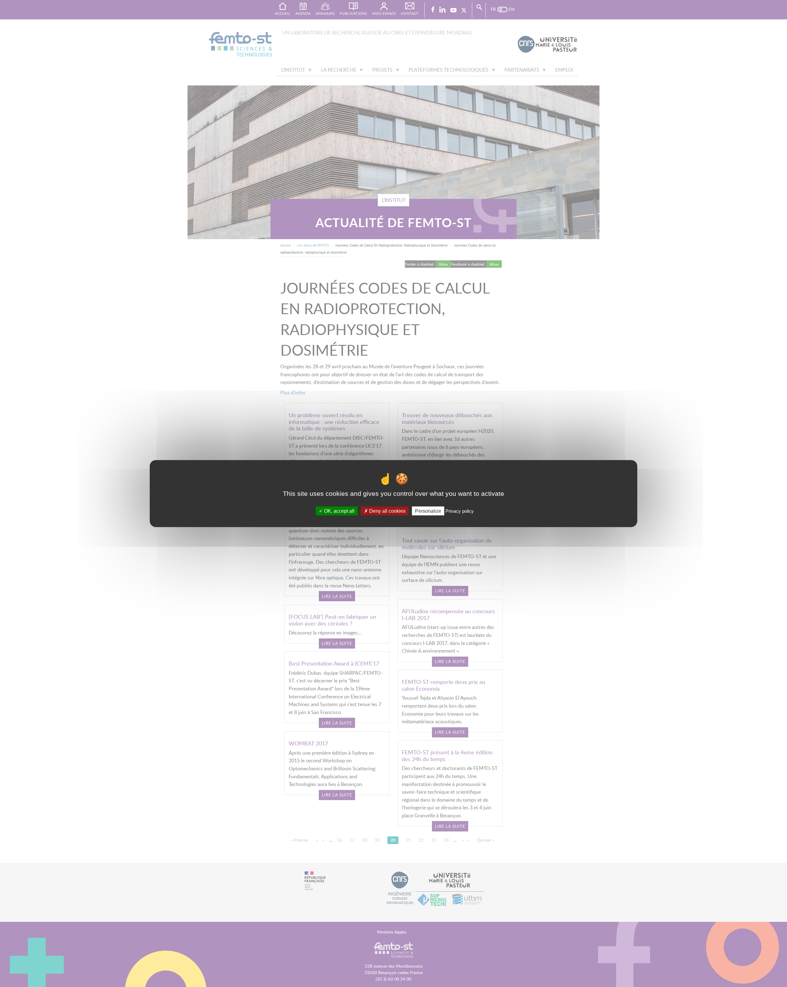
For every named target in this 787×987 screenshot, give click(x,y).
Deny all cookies (386, 511)
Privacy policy (459, 511)
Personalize (428, 511)
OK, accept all (338, 511)
